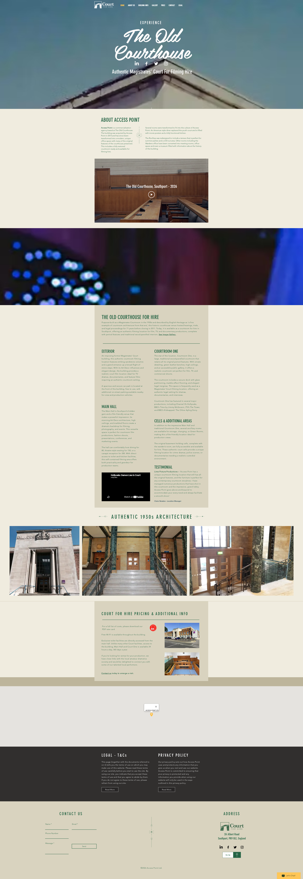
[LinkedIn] (136, 63)
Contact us (106, 673)
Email (74, 824)
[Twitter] (156, 63)
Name (47, 824)
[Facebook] (146, 63)
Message (49, 843)
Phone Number (51, 833)
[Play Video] (151, 194)
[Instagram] (165, 63)
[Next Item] (289, 560)
